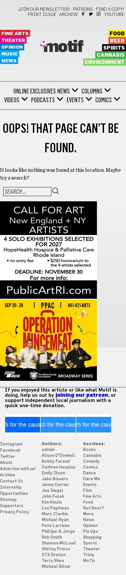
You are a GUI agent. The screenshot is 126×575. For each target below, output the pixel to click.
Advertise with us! (18, 469)
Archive (68, 14)
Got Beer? (93, 508)
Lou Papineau (55, 508)
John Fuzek (53, 496)
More (88, 514)
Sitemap (8, 500)
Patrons (83, 9)
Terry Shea (53, 561)
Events (75, 100)
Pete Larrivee (56, 526)
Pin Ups (90, 532)
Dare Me (91, 479)
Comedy (91, 461)
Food (117, 33)
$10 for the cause (58, 424)
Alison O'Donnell (58, 456)
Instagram (99, 14)
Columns (91, 91)
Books (89, 450)
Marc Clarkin (55, 514)
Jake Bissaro (55, 479)
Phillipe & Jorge (58, 532)
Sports (90, 543)
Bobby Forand (56, 461)
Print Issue (42, 14)
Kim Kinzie (52, 502)
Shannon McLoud (59, 543)
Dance (89, 473)
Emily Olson (53, 473)
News (9, 60)
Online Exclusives (34, 91)
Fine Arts (15, 33)
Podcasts (43, 100)
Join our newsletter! (44, 9)
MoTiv (89, 561)
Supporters (11, 506)
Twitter (91, 14)
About (6, 463)
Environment (105, 62)
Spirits (114, 48)
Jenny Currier (55, 485)
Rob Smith (52, 537)
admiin (48, 450)
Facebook (83, 14)
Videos (11, 100)
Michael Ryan (55, 520)
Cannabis (111, 55)
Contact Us (11, 481)
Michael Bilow (56, 567)
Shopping (92, 537)
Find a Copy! (110, 9)
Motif (63, 47)
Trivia (88, 555)
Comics (103, 100)
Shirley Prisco (56, 549)
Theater (13, 40)
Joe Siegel (52, 491)
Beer (117, 41)
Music (9, 54)
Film (87, 491)
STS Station (54, 555)
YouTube (114, 14)
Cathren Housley (59, 467)
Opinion (12, 47)
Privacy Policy (14, 512)
